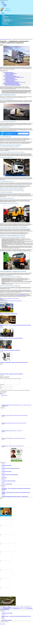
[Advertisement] (16, 33)
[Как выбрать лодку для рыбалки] (6, 560)
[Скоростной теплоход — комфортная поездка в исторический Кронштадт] (6, 445)
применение (21, 608)
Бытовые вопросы (5, 23)
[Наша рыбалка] (5, 11)
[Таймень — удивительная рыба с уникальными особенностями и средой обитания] (6, 422)
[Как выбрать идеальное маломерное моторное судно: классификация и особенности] (6, 578)
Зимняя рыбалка (5, 16)
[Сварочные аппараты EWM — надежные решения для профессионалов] (6, 360)
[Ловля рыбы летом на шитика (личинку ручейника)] (5, 587)
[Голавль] (8, 551)
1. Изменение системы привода (9, 80)
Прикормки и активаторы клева (8, 19)
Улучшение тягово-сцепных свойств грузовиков (10, 79)
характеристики (6, 609)
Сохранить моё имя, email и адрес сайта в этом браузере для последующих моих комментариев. (15, 390)
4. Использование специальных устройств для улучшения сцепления (15, 82)
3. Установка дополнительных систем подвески (12, 81)
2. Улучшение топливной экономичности (11, 73)
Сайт (0, 388)
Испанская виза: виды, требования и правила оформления (11, 373)
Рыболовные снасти (5, 18)
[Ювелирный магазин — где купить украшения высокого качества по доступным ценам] (8, 323)
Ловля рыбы (4, 15)
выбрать (9, 607)
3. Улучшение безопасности (9, 74)
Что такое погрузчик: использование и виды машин (10, 350)
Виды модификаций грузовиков (8, 72)
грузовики (1, 298)
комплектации (5, 298)
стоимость (13, 298)
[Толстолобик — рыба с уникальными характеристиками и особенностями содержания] (6, 414)
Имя (1, 385)
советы (2, 609)
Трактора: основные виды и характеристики (8, 313)
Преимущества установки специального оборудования (13, 84)
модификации (9, 298)
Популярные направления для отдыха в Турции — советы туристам (12, 430)
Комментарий (2, 384)
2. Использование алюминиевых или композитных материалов (14, 77)
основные (1, 608)
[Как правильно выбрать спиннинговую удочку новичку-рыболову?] (6, 596)
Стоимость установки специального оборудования (12, 85)
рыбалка (30, 608)
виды (4, 607)
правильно (11, 608)
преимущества (16, 608)
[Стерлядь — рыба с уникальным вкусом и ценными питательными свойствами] (6, 437)
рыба (28, 608)
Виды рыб (3, 17)
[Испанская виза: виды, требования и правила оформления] (8, 372)
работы (26, 608)
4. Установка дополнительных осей (10, 78)
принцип (24, 608)
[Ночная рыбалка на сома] (5, 569)
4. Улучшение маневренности (9, 75)
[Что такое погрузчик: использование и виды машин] (6, 348)
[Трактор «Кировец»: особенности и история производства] (6, 336)
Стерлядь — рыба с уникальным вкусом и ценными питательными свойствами (13, 438)
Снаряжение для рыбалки (7, 20)
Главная (1, 39)
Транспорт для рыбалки (6, 21)
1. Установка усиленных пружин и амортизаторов (12, 76)
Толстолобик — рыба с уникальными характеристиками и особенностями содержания (14, 415)
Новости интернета (6, 24)
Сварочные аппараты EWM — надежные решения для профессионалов (14, 362)
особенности (6, 608)
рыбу (0, 609)
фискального (17, 298)
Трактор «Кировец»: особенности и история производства (11, 338)
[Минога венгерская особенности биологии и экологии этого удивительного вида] (8, 605)
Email (1, 387)
